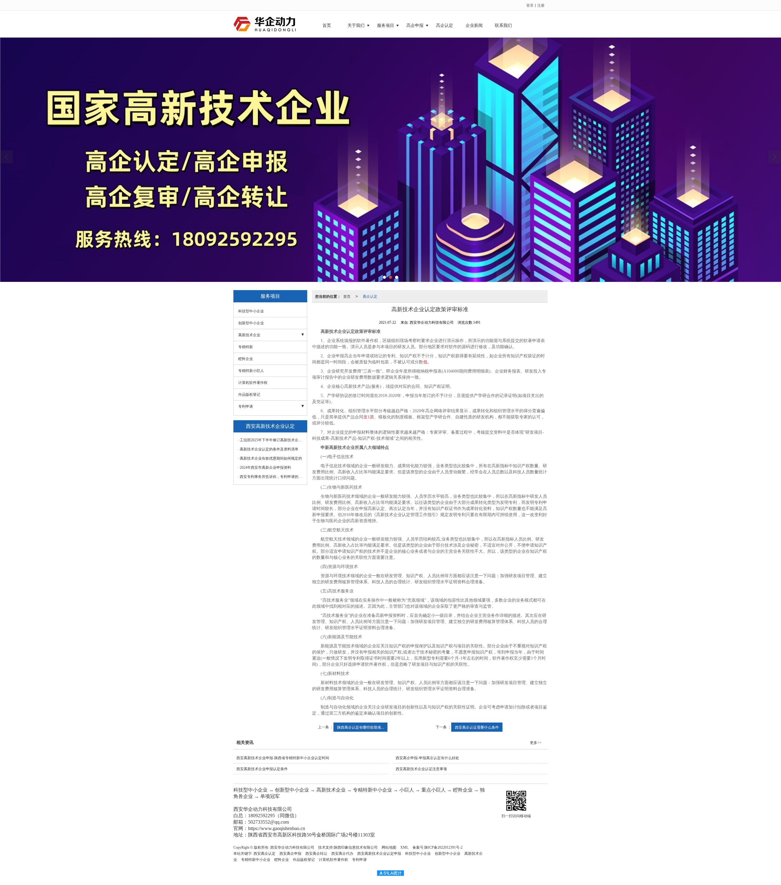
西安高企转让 (316, 853)
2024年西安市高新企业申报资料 (265, 467)
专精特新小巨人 (251, 371)
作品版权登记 (249, 394)
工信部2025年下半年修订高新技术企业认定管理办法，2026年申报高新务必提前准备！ (272, 440)
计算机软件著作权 (253, 383)
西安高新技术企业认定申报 (379, 853)
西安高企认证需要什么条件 (477, 727)
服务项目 (385, 25)
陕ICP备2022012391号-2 (443, 847)
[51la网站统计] (390, 873)
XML (404, 847)
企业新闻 (474, 25)
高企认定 (444, 25)
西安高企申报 (290, 853)
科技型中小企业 (251, 311)
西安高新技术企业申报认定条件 (262, 769)
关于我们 (356, 25)
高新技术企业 (249, 335)
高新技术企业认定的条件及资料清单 (269, 449)
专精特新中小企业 (255, 860)
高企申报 (414, 25)
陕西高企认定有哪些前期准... (360, 727)
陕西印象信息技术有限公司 (356, 847)
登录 (530, 5)
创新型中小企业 (251, 323)
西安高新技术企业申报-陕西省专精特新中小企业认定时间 (282, 758)
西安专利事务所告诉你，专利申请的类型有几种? (272, 477)
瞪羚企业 (245, 359)
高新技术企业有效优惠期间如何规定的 (271, 458)
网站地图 (389, 847)
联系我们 (503, 25)
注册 (541, 5)
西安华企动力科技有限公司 (292, 847)
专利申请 (245, 406)
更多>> (536, 743)
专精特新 (245, 347)
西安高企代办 (342, 853)
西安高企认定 (264, 853)
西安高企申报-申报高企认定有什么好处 (427, 758)
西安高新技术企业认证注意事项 (421, 769)
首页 (326, 25)
